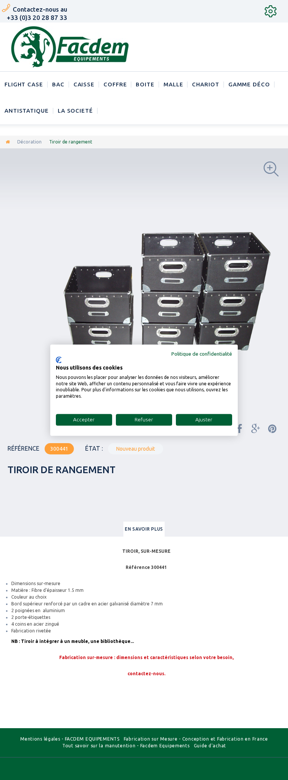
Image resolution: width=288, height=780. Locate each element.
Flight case (23, 84)
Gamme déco (249, 84)
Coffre (115, 84)
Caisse (84, 84)
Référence (23, 448)
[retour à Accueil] (8, 141)
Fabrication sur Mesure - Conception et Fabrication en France (196, 738)
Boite (145, 84)
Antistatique (26, 110)
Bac (58, 84)
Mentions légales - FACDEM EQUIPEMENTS (70, 738)
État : (94, 448)
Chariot (205, 84)
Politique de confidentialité (201, 354)
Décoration (29, 141)
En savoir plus (144, 529)
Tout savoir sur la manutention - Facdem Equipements (126, 745)
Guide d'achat (210, 745)
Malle (173, 84)
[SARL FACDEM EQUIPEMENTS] (70, 47)
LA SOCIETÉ (75, 110)
